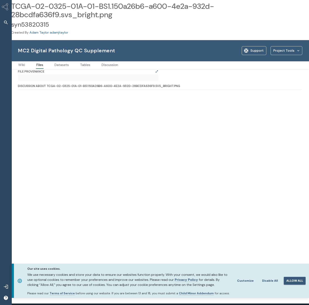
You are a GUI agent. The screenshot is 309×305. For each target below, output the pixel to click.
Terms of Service (62, 293)
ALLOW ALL (294, 281)
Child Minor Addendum (196, 293)
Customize (245, 281)
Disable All (270, 281)
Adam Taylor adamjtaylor (48, 32)
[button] (6, 22)
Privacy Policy (186, 279)
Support (257, 50)
